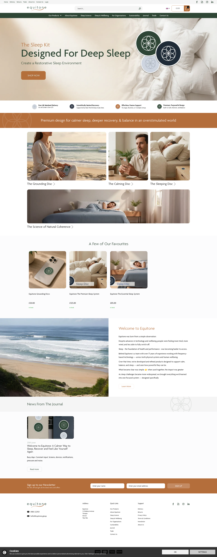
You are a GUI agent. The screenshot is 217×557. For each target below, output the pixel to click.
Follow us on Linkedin (212, 2)
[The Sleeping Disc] (170, 156)
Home (6, 2)
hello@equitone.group (39, 516)
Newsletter (141, 521)
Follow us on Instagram (207, 2)
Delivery (140, 509)
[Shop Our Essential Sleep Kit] (108, 59)
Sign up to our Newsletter (43, 485)
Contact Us (113, 534)
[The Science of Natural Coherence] (108, 206)
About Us (141, 525)
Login (46, 2)
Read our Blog (202, 2)
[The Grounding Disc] (66, 156)
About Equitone (115, 512)
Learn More (126, 386)
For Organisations (115, 521)
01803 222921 (35, 512)
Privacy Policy (142, 515)
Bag (187, 8)
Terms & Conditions (144, 518)
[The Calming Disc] (128, 156)
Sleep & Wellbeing (116, 518)
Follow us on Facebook (197, 2)
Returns (140, 512)
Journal (112, 528)
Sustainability (114, 525)
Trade (112, 531)
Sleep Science (114, 515)
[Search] (139, 8)
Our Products (114, 509)
